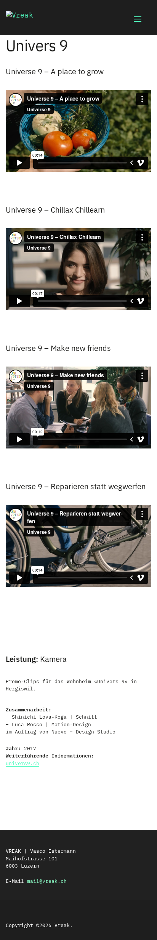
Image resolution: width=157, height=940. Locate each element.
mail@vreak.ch (47, 880)
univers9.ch (22, 762)
